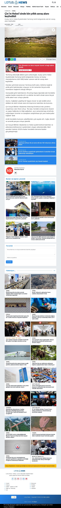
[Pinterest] (18, 479)
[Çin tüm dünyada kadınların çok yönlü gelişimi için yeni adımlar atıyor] (17, 375)
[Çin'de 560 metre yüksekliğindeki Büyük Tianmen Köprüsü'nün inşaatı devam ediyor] (17, 423)
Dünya (22, 6)
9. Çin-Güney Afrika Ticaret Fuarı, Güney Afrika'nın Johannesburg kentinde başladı (42, 411)
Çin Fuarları (36, 384)
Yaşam (47, 6)
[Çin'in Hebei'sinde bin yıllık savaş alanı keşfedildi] (30, 42)
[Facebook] (12, 479)
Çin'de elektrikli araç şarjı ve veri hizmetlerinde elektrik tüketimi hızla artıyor (16, 198)
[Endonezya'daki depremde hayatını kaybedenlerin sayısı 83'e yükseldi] (18, 209)
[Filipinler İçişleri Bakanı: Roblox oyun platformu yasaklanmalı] (18, 228)
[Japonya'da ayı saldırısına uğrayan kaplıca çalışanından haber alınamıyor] (43, 352)
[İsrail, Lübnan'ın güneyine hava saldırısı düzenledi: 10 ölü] (43, 281)
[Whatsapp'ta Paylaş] (12, 59)
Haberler (7, 10)
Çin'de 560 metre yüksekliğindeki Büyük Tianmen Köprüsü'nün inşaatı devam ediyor (16, 436)
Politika (28, 6)
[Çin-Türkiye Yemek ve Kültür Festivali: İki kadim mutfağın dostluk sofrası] (17, 329)
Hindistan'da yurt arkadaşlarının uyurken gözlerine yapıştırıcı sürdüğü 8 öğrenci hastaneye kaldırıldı (17, 459)
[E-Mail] (15, 173)
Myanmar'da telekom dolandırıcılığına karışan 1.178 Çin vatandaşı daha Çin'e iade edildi (43, 317)
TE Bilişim (34, 501)
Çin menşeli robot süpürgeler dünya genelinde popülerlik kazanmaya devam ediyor (43, 341)
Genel (10, 6)
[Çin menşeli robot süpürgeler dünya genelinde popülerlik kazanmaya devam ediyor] (43, 329)
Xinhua (53, 6)
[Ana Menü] (55, 2)
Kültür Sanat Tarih (37, 6)
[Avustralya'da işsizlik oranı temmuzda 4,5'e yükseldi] (43, 209)
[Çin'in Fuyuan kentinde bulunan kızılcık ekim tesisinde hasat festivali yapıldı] (43, 423)
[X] (15, 479)
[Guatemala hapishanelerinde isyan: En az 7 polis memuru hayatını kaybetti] (17, 305)
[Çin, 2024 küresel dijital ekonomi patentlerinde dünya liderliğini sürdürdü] (43, 447)
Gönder (9, 261)
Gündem (3, 6)
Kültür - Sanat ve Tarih (13, 338)
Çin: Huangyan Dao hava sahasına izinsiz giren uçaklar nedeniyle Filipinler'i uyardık (43, 198)
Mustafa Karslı (19, 169)
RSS (14, 497)
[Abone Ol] (51, 59)
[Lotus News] (16, 2)
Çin (57, 6)
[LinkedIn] (23, 479)
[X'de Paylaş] (9, 59)
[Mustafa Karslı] (9, 170)
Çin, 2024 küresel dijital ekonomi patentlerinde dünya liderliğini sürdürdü (42, 460)
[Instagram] (21, 479)
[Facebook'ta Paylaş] (6, 59)
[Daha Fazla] (14, 59)
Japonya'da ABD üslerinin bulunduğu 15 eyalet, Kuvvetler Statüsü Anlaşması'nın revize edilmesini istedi (43, 238)
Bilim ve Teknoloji (10, 488)
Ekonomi (16, 6)
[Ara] (53, 2)
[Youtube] (26, 479)
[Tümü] (54, 270)
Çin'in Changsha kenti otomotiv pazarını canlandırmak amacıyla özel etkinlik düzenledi (43, 387)
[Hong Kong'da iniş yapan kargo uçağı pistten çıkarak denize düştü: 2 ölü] (17, 352)
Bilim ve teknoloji (37, 456)
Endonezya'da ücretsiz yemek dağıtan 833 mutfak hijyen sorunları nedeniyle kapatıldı (16, 294)
